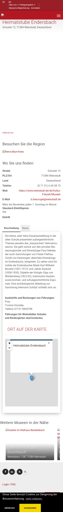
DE (3, 2)
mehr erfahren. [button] (34, 498)
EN (10, 2)
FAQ (13, 484)
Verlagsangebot (26, 5)
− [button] (9, 348)
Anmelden (35, 8)
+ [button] (9, 343)
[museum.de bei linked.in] (12, 472)
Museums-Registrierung (19, 8)
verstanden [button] (30, 508)
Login (5, 484)
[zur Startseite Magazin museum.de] (20, 14)
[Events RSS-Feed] (19, 472)
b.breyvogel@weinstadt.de (46, 199)
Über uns (13, 5)
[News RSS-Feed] (25, 472)
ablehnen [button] (10, 508)
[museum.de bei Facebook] (5, 472)
